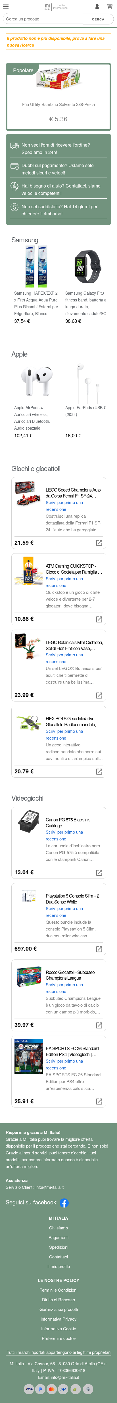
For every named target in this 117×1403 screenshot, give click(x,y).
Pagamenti (58, 1237)
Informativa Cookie (58, 1328)
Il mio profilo (58, 1266)
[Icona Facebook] (64, 1202)
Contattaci (58, 1257)
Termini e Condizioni (58, 1290)
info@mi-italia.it (49, 1187)
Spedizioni (58, 1247)
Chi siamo (58, 1228)
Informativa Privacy (59, 1319)
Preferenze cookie (59, 1338)
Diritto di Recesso (58, 1299)
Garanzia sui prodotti (58, 1309)
